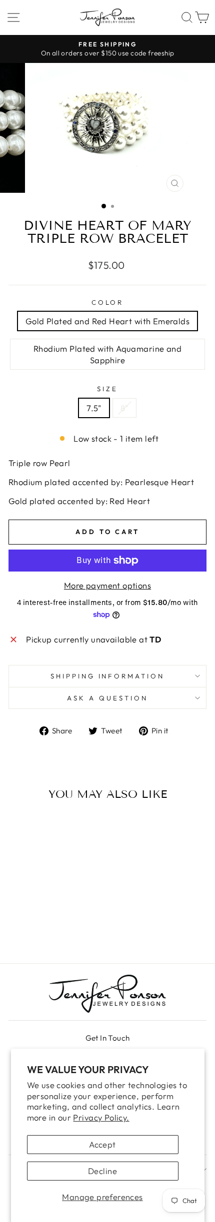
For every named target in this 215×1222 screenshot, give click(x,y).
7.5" (94, 408)
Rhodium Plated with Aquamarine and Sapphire (108, 354)
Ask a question (107, 698)
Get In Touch (108, 1038)
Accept (102, 1144)
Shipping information (107, 676)
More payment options (107, 585)
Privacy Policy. (101, 1117)
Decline (102, 1171)
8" (124, 408)
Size (107, 389)
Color (108, 302)
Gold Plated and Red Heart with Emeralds (108, 321)
